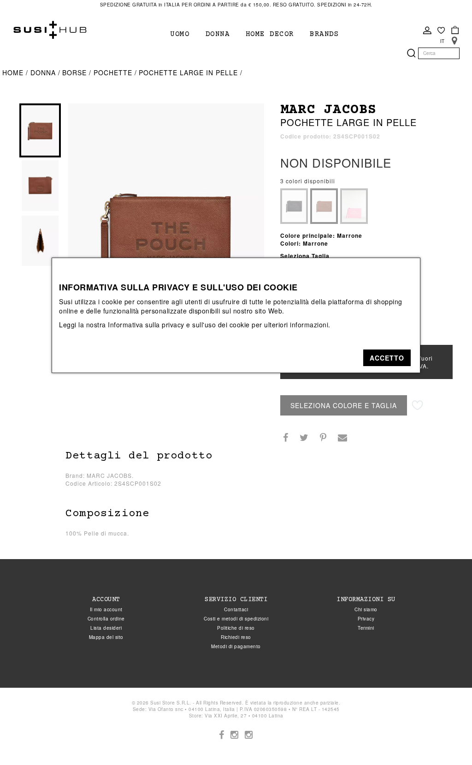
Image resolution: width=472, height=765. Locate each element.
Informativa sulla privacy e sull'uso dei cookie (179, 324)
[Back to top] (446, 739)
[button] (387, 357)
